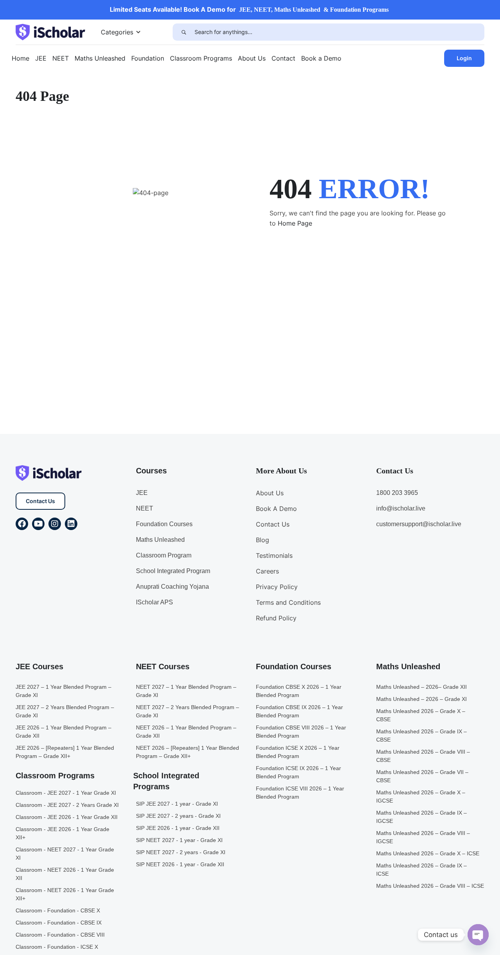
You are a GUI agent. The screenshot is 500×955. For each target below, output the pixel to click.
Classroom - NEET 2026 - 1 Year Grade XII (65, 874)
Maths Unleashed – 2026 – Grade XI (421, 699)
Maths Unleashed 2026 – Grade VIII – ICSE (430, 886)
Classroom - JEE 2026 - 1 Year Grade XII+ (62, 833)
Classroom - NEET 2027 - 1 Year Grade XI (65, 853)
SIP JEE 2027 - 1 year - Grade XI (177, 804)
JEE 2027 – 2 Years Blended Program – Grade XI (65, 711)
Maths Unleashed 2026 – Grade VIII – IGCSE (423, 837)
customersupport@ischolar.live (418, 524)
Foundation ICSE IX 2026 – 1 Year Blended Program (298, 772)
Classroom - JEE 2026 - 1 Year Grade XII (67, 817)
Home (20, 58)
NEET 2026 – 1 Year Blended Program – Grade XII (186, 731)
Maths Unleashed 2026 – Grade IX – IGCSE (421, 817)
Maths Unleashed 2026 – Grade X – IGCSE (420, 796)
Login (464, 58)
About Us (252, 58)
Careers (267, 571)
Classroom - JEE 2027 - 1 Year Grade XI (66, 793)
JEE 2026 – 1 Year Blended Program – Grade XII (63, 731)
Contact (283, 58)
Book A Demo (276, 508)
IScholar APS (154, 602)
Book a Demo (321, 58)
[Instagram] (54, 524)
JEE (40, 58)
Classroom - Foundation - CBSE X (58, 910)
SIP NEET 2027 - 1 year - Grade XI (179, 840)
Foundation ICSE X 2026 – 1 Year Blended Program (297, 752)
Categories (117, 32)
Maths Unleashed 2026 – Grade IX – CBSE (421, 735)
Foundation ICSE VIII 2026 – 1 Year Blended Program (300, 792)
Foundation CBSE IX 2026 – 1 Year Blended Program (299, 711)
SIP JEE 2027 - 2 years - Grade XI (178, 816)
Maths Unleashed (100, 58)
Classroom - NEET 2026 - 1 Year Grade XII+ (65, 894)
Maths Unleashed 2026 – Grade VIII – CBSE (423, 756)
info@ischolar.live (400, 508)
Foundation (147, 58)
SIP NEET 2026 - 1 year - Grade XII (180, 864)
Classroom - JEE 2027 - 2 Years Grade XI (67, 805)
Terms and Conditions (288, 602)
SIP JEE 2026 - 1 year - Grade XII (178, 828)
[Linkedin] (71, 524)
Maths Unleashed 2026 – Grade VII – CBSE (422, 776)
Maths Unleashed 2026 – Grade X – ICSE (427, 853)
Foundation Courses (164, 524)
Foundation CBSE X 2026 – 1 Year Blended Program (298, 691)
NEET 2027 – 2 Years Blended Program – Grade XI (187, 711)
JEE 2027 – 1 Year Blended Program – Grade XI (63, 691)
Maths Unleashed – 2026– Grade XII (421, 687)
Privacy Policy (277, 587)
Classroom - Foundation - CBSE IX (59, 922)
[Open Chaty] (478, 934)
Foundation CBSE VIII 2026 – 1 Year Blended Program (301, 731)
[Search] (184, 32)
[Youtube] (38, 524)
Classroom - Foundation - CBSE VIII (60, 935)
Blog (262, 540)
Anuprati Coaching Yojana (172, 586)
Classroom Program (163, 555)
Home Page (295, 223)
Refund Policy (276, 618)
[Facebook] (22, 524)
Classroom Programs (201, 58)
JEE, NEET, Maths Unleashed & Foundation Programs (314, 9)
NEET (60, 58)
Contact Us (40, 501)
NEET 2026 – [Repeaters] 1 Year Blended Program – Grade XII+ (187, 752)
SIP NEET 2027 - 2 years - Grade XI (180, 852)
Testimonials (274, 555)
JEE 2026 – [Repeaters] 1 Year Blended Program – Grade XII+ (65, 752)
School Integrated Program (173, 571)
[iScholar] (50, 31)
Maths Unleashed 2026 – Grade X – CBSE (420, 715)
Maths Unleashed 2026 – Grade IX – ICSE (421, 869)
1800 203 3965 (397, 492)
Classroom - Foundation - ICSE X (57, 947)
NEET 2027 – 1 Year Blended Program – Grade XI (186, 691)
